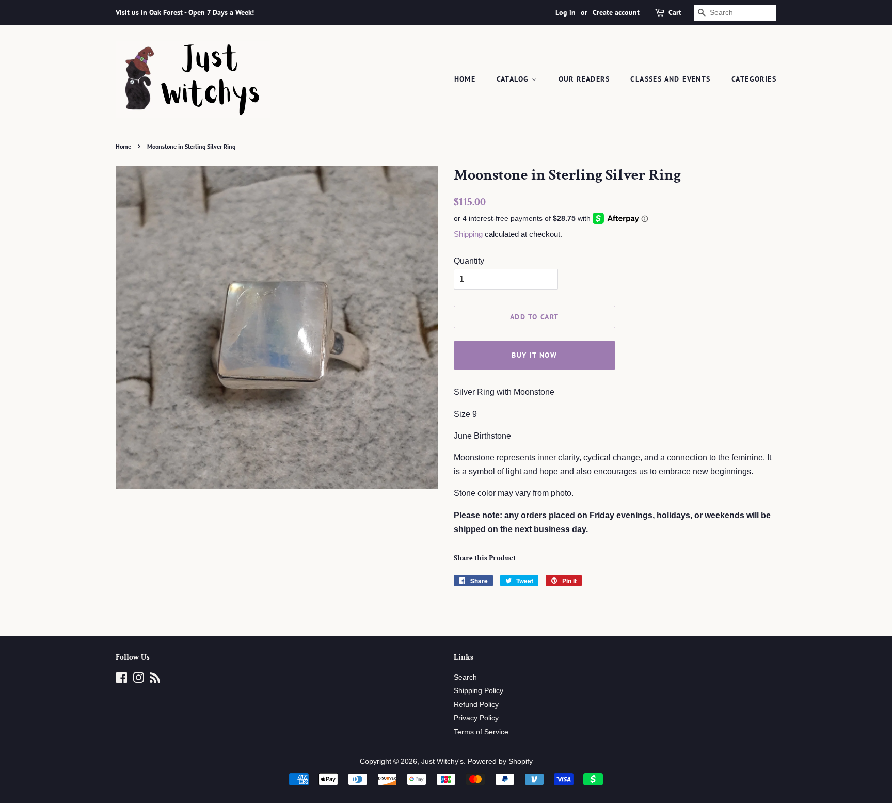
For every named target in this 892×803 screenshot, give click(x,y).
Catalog (514, 79)
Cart (674, 12)
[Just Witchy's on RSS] (155, 680)
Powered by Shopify (500, 761)
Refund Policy (476, 705)
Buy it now (534, 355)
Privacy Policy (476, 718)
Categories (753, 79)
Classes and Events (670, 79)
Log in (565, 12)
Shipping (468, 234)
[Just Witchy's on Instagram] (138, 680)
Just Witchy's (442, 761)
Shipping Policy (478, 691)
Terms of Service (481, 732)
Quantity (469, 260)
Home (465, 79)
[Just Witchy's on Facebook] (122, 680)
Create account (616, 12)
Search (465, 677)
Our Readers (584, 79)
